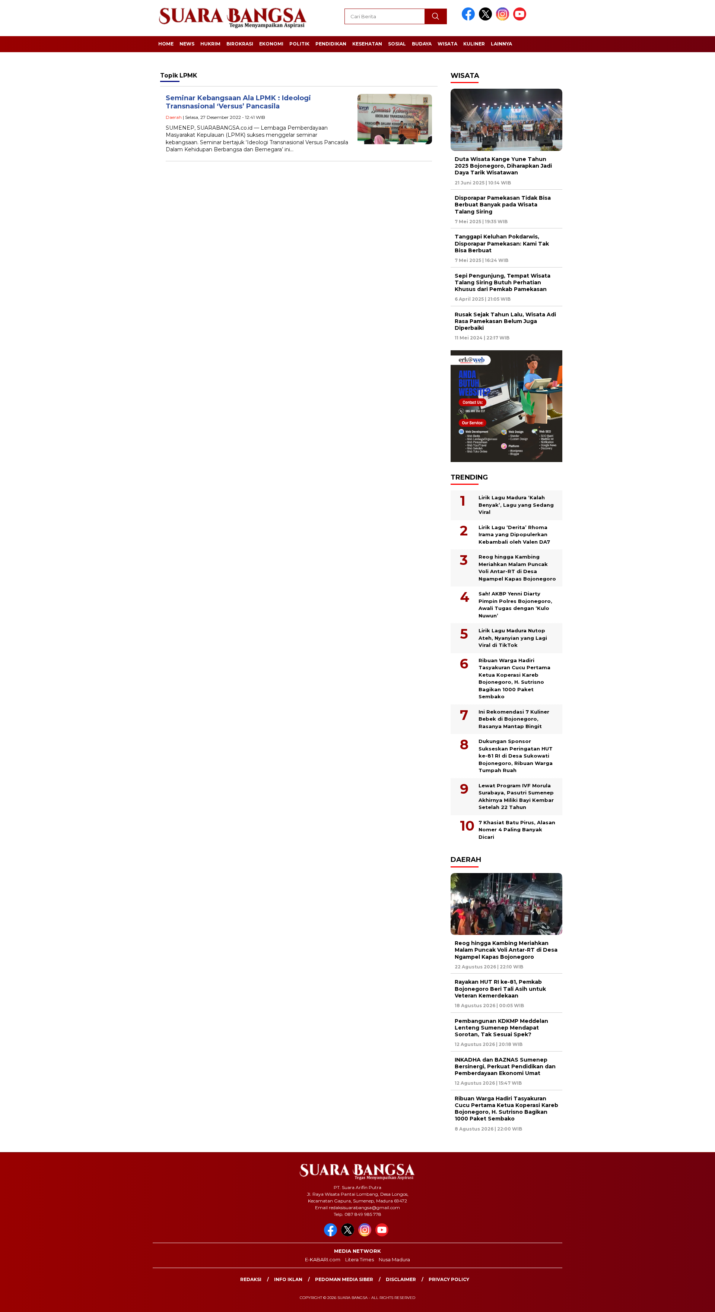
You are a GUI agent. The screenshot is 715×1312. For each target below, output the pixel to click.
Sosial (397, 44)
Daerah (174, 117)
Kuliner (474, 44)
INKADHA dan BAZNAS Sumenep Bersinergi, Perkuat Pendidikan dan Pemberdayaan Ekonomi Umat (505, 1066)
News (186, 44)
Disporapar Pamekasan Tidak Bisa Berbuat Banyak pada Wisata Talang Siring (503, 205)
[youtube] (521, 19)
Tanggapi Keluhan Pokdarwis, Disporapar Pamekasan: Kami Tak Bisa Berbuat (502, 243)
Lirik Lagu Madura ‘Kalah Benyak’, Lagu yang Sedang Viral (516, 504)
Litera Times (359, 1259)
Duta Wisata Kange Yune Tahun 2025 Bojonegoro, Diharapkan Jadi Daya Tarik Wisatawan (503, 166)
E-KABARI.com (322, 1259)
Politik (299, 44)
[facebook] (469, 19)
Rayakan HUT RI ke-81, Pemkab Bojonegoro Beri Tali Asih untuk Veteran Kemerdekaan (500, 989)
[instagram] (504, 19)
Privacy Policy (449, 1279)
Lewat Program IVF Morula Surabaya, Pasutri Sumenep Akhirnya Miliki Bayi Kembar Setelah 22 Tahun (516, 796)
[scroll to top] (687, 1300)
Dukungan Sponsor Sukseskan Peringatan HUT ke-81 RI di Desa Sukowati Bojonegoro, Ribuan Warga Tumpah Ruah (516, 755)
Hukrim (210, 44)
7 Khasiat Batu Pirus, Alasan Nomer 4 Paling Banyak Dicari (517, 829)
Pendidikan (330, 44)
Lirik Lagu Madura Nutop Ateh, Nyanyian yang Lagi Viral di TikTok (513, 637)
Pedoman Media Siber (344, 1279)
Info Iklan (288, 1279)
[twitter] (487, 19)
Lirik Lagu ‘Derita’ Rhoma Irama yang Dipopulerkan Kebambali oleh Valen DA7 (514, 534)
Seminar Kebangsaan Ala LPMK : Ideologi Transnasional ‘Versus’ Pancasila (238, 102)
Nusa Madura (394, 1259)
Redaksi (250, 1279)
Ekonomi (271, 44)
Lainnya (501, 44)
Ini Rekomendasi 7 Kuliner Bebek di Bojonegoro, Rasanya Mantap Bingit (514, 719)
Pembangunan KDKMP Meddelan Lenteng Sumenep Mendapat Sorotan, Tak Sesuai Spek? (501, 1028)
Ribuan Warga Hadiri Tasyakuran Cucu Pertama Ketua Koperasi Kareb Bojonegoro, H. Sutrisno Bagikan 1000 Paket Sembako (514, 678)
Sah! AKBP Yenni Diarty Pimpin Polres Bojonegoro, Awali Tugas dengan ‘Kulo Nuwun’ (515, 605)
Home (166, 44)
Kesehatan (367, 44)
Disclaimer (401, 1279)
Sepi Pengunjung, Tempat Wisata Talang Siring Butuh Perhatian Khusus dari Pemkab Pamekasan (502, 282)
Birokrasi (239, 44)
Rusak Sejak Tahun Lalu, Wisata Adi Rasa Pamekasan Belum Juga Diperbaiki (505, 321)
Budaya (422, 44)
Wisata (447, 44)
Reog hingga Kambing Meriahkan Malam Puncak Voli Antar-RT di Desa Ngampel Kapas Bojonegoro (517, 568)
